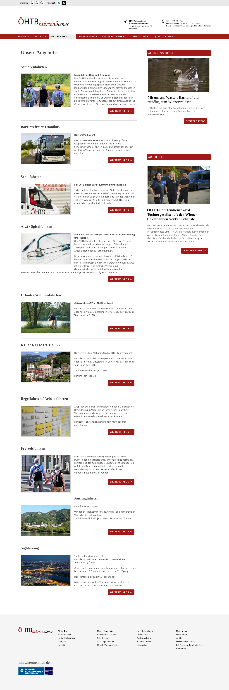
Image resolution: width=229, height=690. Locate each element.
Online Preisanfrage (114, 36)
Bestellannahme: (173, 23)
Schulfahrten (31, 177)
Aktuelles (40, 36)
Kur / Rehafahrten (145, 631)
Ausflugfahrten (86, 498)
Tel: (167, 21)
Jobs (157, 36)
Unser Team (181, 634)
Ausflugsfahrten (144, 638)
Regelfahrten (142, 634)
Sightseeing (30, 548)
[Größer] (41, 4)
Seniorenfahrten (34, 67)
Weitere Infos (195, 121)
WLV (174, 231)
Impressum (181, 648)
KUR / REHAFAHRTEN (40, 345)
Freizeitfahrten (33, 448)
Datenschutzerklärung (185, 641)
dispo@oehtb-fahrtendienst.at (198, 26)
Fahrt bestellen (88, 36)
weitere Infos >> (121, 111)
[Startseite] (44, 19)
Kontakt (170, 36)
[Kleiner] (31, 4)
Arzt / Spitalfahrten (36, 226)
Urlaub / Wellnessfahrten (41, 295)
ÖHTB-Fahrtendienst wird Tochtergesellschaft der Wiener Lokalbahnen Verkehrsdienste (172, 214)
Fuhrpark (62, 641)
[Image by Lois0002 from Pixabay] (179, 75)
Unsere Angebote (61, 36)
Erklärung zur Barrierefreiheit (189, 645)
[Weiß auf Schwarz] (64, 4)
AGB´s (179, 638)
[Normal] (36, 4)
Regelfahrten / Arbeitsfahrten (44, 399)
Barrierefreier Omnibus (40, 127)
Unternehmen (140, 36)
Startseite (24, 36)
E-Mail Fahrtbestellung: (175, 26)
